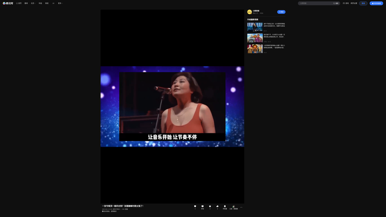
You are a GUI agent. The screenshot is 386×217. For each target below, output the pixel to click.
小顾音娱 (256, 11)
